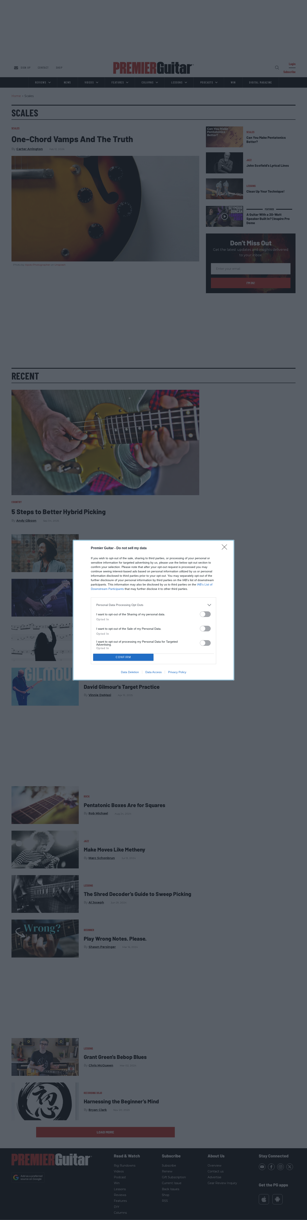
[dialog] (153, 610)
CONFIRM (123, 657)
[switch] (205, 614)
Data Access (153, 672)
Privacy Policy (177, 672)
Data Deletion (130, 672)
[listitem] (153, 605)
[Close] (226, 548)
